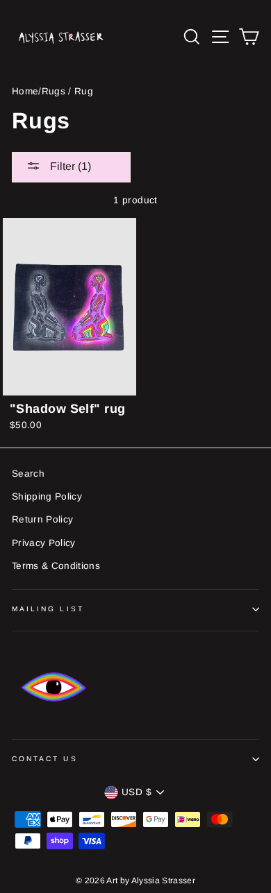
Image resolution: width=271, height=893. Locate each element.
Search (28, 473)
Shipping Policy (47, 496)
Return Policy (42, 519)
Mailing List (48, 609)
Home (25, 91)
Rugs (53, 91)
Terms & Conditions (56, 566)
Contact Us (45, 759)
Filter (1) (69, 166)
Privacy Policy (44, 543)
